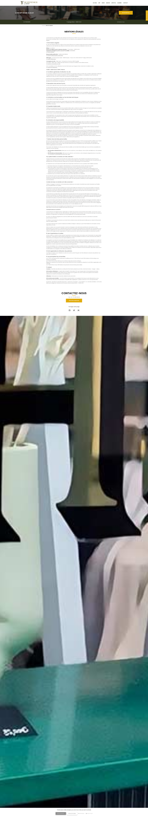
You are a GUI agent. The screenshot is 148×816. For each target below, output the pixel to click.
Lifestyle (113, 3)
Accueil (95, 3)
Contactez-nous (120, 22)
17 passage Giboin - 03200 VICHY (74, 22)
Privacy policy (90, 813)
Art (99, 3)
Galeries (119, 3)
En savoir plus (125, 12)
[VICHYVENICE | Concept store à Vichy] (29, 3)
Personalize (81, 813)
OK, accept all (61, 813)
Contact (125, 3)
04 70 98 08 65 (27, 22)
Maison (108, 3)
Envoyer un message (74, 300)
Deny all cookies (72, 813)
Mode (103, 3)
